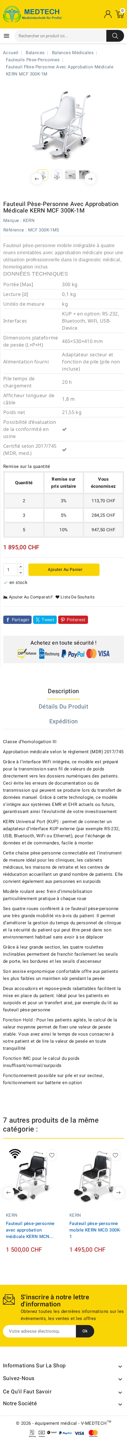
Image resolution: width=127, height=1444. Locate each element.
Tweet (48, 619)
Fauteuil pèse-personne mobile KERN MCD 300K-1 (95, 1230)
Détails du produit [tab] (63, 706)
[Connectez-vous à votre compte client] (108, 14)
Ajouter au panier (64, 569)
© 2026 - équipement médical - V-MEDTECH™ (63, 1423)
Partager (20, 619)
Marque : (12, 220)
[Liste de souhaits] (52, 1155)
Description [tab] (63, 691)
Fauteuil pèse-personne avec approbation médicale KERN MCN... (30, 1230)
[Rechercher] (115, 36)
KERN (29, 220)
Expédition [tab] (63, 721)
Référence (13, 230)
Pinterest (76, 619)
